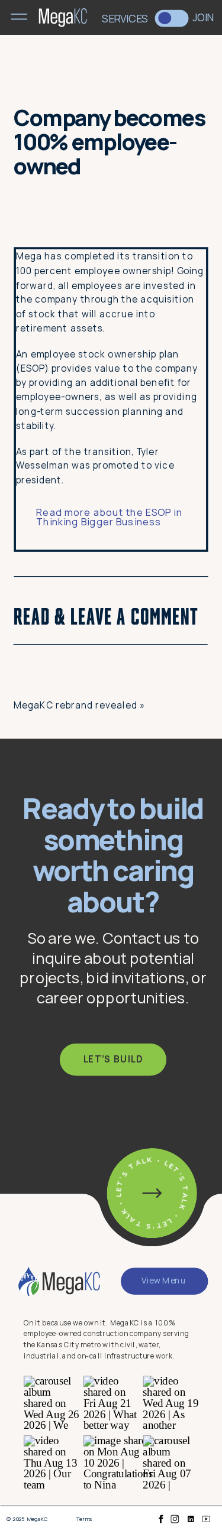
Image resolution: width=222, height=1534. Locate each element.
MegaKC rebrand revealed (75, 704)
